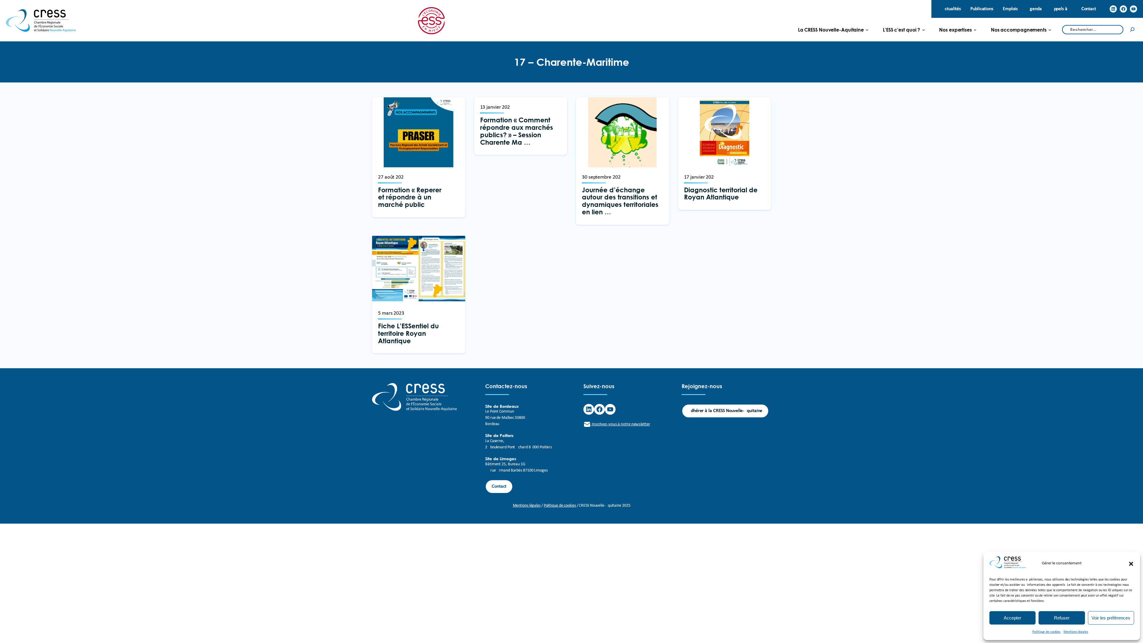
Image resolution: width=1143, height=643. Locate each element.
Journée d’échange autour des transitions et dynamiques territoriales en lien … (620, 201)
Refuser (1061, 617)
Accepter (1012, 617)
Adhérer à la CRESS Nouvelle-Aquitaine (725, 410)
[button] (1131, 564)
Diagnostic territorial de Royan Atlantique (721, 193)
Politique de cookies (1046, 632)
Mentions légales (1076, 632)
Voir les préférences (1111, 617)
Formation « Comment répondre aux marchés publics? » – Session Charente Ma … (516, 131)
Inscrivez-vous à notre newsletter (620, 424)
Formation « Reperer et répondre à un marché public (409, 197)
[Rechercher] (1132, 29)
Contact (499, 486)
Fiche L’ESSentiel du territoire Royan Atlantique (408, 333)
